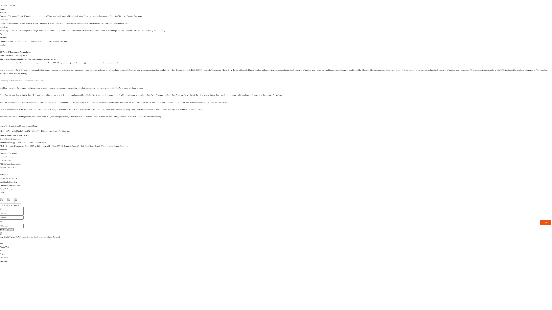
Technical (137, 30)
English (3, 23)
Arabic (15, 23)
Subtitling (114, 16)
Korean (35, 23)
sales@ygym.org (13, 139)
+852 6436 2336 (24, 142)
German (109, 23)
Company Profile (6, 41)
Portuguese (43, 23)
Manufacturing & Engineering (153, 30)
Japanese (28, 23)
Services (3, 12)
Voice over (122, 16)
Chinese (22, 23)
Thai (56, 23)
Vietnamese (75, 23)
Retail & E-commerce (124, 30)
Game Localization (91, 16)
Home (2, 9)
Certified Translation (26, 16)
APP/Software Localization (55, 16)
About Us (3, 38)
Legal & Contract (64, 30)
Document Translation (8, 16)
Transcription (104, 16)
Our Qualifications (37, 41)
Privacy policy (63, 41)
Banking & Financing (28, 30)
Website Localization (75, 16)
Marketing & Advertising (10, 30)
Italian (97, 23)
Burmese (67, 23)
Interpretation (39, 16)
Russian (51, 23)
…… (2, 171)
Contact (3, 45)
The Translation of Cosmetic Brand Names (21, 126)
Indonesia (84, 23)
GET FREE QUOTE (7, 5)
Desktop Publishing (134, 16)
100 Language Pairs (120, 23)
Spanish (9, 23)
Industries (4, 27)
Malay (60, 23)
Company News (51, 41)
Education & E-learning (106, 30)
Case (2, 34)
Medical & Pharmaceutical (86, 30)
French (103, 23)
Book (73, 30)
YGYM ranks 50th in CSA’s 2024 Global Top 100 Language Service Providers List (38, 131)
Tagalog (91, 23)
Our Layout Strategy (21, 41)
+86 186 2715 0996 (38, 142)
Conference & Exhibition (47, 30)
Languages (4, 20)
